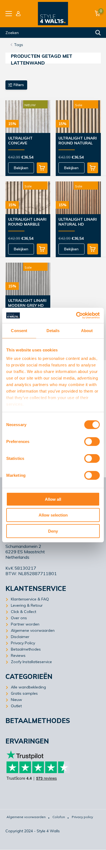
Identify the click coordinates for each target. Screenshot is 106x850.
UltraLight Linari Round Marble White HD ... (27, 222)
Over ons (19, 617)
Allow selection (53, 515)
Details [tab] (53, 330)
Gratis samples (24, 693)
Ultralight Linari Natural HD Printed (77, 222)
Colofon (58, 817)
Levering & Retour (27, 605)
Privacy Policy (23, 642)
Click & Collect (23, 611)
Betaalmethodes (26, 649)
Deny (53, 531)
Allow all (53, 499)
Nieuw (16, 699)
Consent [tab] (19, 330)
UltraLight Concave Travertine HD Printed (24, 141)
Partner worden (25, 624)
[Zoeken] (98, 32)
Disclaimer (20, 636)
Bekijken (21, 168)
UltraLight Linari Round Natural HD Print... (77, 141)
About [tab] (87, 330)
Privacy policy (82, 817)
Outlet (16, 705)
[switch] (92, 441)
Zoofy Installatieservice (31, 661)
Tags (18, 44)
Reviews (18, 655)
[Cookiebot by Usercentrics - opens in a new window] (76, 315)
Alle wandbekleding (28, 687)
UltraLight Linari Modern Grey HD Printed (27, 303)
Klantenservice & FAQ (30, 599)
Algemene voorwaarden (33, 630)
